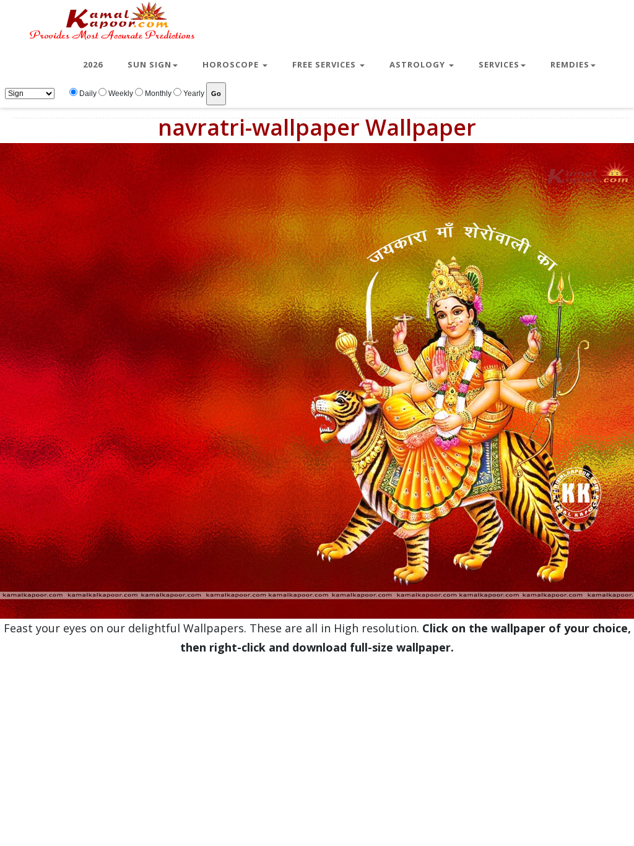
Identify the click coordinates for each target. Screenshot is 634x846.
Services (499, 64)
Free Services (325, 64)
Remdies (569, 64)
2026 (93, 64)
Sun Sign (150, 64)
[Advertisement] (317, 744)
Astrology (418, 64)
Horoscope (231, 64)
